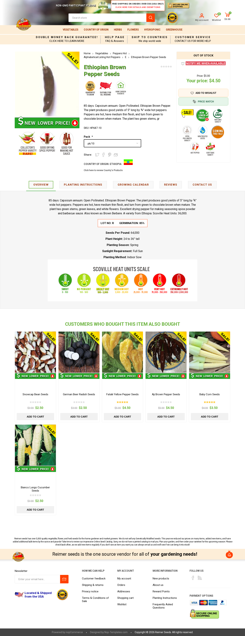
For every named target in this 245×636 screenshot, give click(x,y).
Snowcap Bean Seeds (35, 394)
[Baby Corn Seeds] (209, 352)
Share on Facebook (103, 155)
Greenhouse (174, 29)
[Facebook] (193, 578)
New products (161, 578)
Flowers (133, 29)
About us (158, 585)
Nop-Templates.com (116, 632)
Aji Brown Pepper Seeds (166, 394)
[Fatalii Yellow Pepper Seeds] (122, 352)
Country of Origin (96, 29)
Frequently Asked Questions (163, 606)
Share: (88, 154)
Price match (206, 101)
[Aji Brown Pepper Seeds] (166, 352)
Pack (87, 136)
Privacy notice (90, 591)
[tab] (41, 185)
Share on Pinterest (110, 155)
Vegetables (70, 29)
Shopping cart (125, 598)
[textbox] (107, 17)
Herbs (118, 29)
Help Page (115, 37)
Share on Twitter (97, 155)
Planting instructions (83, 184)
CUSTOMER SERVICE (193, 37)
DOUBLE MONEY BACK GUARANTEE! (67, 37)
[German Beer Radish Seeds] (79, 352)
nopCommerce (74, 632)
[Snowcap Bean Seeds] (35, 352)
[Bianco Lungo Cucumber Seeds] (35, 445)
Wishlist (121, 604)
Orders (121, 585)
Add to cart (35, 416)
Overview (41, 184)
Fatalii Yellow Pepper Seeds (122, 394)
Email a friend (116, 155)
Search (150, 17)
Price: (200, 75)
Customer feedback (93, 578)
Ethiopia (115, 164)
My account (201, 20)
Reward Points (161, 591)
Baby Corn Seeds (209, 394)
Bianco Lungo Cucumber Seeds (35, 489)
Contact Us (202, 184)
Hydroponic (152, 29)
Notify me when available (205, 63)
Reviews (170, 184)
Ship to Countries (150, 37)
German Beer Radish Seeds (79, 394)
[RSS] (200, 578)
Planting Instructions (165, 598)
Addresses (123, 591)
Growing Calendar (133, 184)
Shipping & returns (92, 585)
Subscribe (64, 579)
